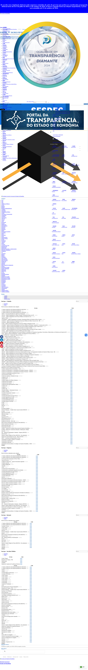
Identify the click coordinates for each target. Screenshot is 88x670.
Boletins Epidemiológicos (6, 208)
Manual (2, 254)
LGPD (54, 125)
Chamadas (3, 210)
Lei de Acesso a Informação (58, 134)
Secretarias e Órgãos (54, 144)
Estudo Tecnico (4, 238)
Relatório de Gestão (5, 276)
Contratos (3, 216)
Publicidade (3, 270)
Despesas (3, 228)
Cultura (2, 220)
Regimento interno (5, 274)
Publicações (55, 120)
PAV (53, 130)
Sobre (54, 105)
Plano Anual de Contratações (7, 265)
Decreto (3, 223)
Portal (51, 102)
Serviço (2, 283)
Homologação (4, 246)
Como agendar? (58, 119)
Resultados (3, 281)
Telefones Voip (15, 656)
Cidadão (5, 295)
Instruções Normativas (5, 250)
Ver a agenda (57, 117)
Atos (2, 202)
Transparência (4, 288)
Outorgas (3, 262)
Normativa (3, 257)
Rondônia (3, 282)
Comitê (2, 213)
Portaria (3, 266)
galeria (2, 243)
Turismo (3, 289)
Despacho (3, 227)
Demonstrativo (4, 225)
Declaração (3, 222)
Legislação (3, 251)
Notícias (54, 122)
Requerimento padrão (5, 279)
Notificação (3, 261)
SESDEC (6, 303)
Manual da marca (56, 114)
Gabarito (3, 242)
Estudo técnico (4, 237)
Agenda (54, 116)
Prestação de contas (5, 267)
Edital (30, 101)
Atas (2, 201)
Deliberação (3, 224)
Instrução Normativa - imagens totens (8, 248)
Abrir (71, 309)
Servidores (3, 284)
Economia (3, 232)
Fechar (3, 445)
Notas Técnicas (4, 260)
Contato (54, 126)
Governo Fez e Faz (5, 245)
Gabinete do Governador (59, 108)
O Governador (58, 107)
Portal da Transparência (57, 142)
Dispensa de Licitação (5, 231)
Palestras (3, 263)
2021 (28, 101)
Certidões (3, 209)
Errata (2, 236)
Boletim (3, 207)
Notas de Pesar (4, 259)
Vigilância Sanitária (5, 291)
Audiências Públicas (5, 203)
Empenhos (3, 235)
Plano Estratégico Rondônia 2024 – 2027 (62, 113)
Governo (7, 102)
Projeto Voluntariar (5, 268)
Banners (3, 206)
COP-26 (3, 218)
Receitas (3, 273)
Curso (2, 221)
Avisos (2, 205)
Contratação (3, 215)
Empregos (54, 123)
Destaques (3, 229)
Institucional (3, 247)
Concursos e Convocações (6, 214)
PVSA (32, 101)
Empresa (5, 296)
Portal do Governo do (13, 99)
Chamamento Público (5, 211)
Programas (57, 110)
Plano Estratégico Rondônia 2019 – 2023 (62, 111)
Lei (2, 252)
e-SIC (57, 139)
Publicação (3, 269)
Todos (5, 305)
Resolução (3, 280)
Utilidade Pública (4, 290)
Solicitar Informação (56, 136)
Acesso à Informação (63, 132)
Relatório (3, 275)
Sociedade (3, 285)
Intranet (5, 297)
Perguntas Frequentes (56, 127)
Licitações (3, 253)
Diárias (2, 230)
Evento (2, 239)
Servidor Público (7, 298)
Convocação (3, 217)
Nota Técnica (4, 258)
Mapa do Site (84, 146)
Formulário (3, 240)
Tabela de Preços (4, 287)
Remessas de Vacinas (5, 277)
